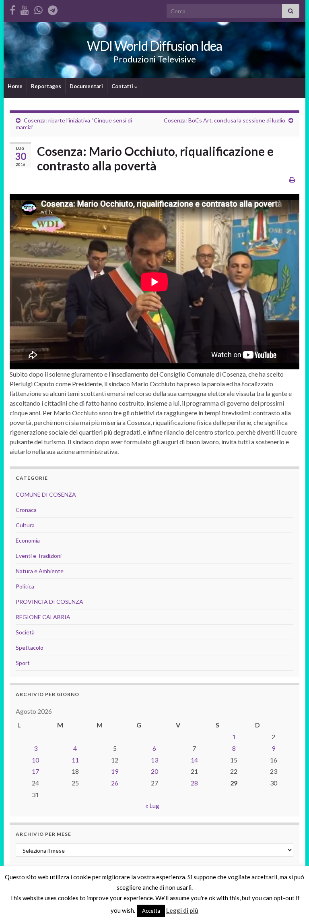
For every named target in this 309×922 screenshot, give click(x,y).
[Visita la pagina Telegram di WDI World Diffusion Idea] (53, 9)
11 (75, 760)
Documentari (86, 86)
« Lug (152, 805)
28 (194, 783)
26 (114, 783)
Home (15, 86)
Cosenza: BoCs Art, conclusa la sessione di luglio (224, 120)
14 (194, 760)
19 (114, 771)
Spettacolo (29, 647)
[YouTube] (25, 9)
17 (35, 771)
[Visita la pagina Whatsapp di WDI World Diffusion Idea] (38, 9)
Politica (25, 586)
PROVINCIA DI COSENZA (49, 601)
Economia (28, 540)
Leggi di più (182, 910)
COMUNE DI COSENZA (46, 494)
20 (154, 771)
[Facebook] (12, 9)
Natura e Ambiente (40, 571)
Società (25, 632)
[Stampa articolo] (292, 179)
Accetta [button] (151, 910)
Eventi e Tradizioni (39, 555)
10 (35, 760)
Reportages (46, 86)
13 (154, 760)
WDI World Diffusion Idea (154, 46)
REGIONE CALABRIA (43, 616)
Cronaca (26, 509)
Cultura (25, 525)
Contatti (122, 86)
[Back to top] (291, 904)
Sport (23, 662)
